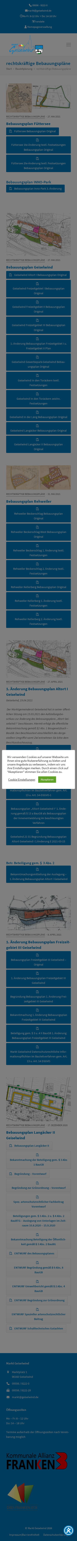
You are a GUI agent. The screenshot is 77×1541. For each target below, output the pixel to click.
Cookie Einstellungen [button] (21, 779)
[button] (68, 44)
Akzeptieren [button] (47, 779)
